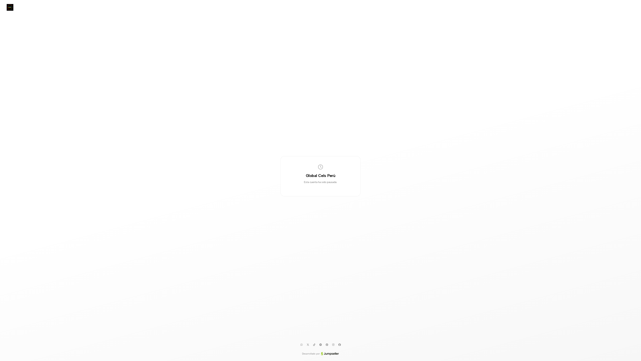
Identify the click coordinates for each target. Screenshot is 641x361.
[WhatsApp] (301, 345)
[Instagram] (333, 345)
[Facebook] (340, 345)
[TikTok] (314, 345)
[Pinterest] (327, 345)
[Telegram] (320, 345)
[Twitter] (308, 345)
